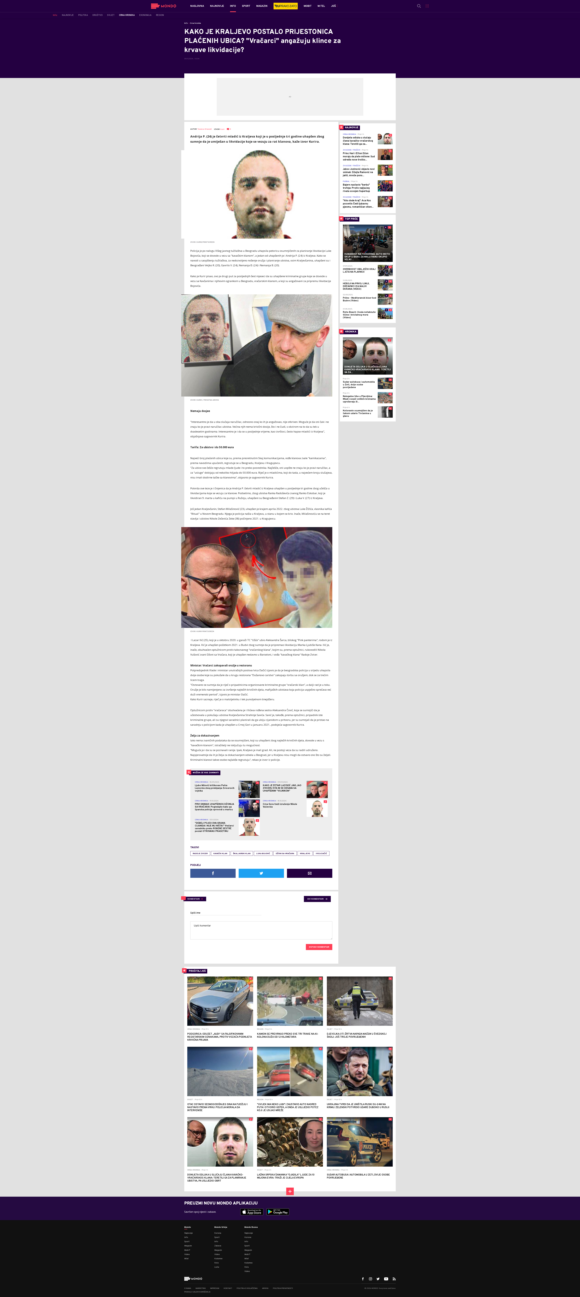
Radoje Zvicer (200, 853)
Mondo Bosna (251, 1227)
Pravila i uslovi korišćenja (197, 1292)
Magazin (188, 1246)
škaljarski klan (242, 853)
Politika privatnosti (283, 1288)
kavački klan (220, 853)
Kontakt (228, 1288)
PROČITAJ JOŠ (197, 971)
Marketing (201, 1288)
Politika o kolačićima (247, 1288)
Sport (187, 1241)
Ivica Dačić (321, 853)
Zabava (217, 1246)
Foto (216, 1263)
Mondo (187, 1227)
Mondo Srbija (220, 1227)
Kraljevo (305, 853)
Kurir (222, 129)
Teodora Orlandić (204, 129)
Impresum (214, 1288)
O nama (187, 1288)
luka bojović (263, 853)
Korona (217, 1233)
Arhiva (265, 1288)
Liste (216, 1267)
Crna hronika (195, 23)
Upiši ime (195, 913)
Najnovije (188, 1233)
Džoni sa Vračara (285, 853)
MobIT (187, 1250)
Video (187, 1254)
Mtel (186, 1258)
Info (186, 23)
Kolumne (218, 1258)
